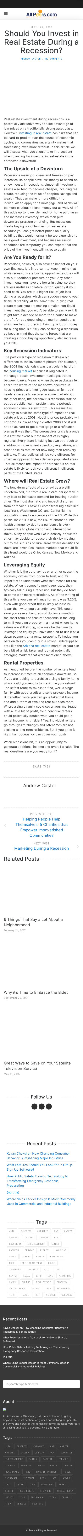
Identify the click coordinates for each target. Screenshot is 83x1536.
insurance (15, 1269)
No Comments (53, 58)
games (12, 1256)
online (26, 1282)
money (12, 1282)
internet (32, 1269)
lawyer (13, 1276)
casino (29, 1237)
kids (47, 1269)
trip (37, 1295)
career (68, 1231)
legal (26, 1276)
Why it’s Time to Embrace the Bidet (36, 992)
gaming (26, 1256)
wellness (67, 1295)
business (26, 1231)
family (55, 1244)
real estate (43, 1282)
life (39, 1276)
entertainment (36, 1244)
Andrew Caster (31, 58)
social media (17, 1288)
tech (48, 1288)
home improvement (31, 1263)
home (12, 1263)
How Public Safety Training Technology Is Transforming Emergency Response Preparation (37, 1180)
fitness (45, 1250)
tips (12, 1295)
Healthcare (57, 1256)
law (58, 1269)
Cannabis (42, 1231)
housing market (20, 371)
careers (14, 1237)
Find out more (50, 1427)
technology (63, 1288)
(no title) (13, 1192)
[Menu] (6, 14)
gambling (61, 1250)
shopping (62, 1282)
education (15, 1244)
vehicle (51, 1295)
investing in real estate (35, 133)
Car (56, 1231)
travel (25, 1295)
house (51, 1263)
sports (35, 1288)
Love (50, 1276)
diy (56, 1237)
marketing (65, 1276)
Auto (12, 1231)
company (43, 1237)
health (40, 1256)
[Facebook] (34, 1107)
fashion (14, 1250)
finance (29, 1250)
